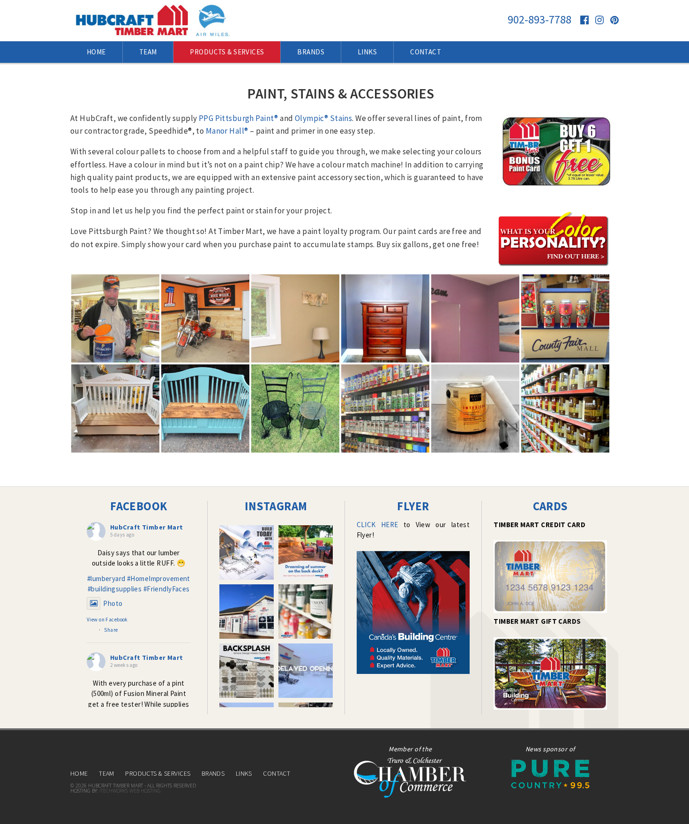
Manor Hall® (227, 131)
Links (244, 773)
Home (79, 773)
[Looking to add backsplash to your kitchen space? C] (246, 670)
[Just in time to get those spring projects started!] (305, 611)
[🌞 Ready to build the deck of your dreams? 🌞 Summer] (305, 552)
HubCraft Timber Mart (146, 527)
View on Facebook (107, 619)
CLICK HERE (377, 524)
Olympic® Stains (323, 118)
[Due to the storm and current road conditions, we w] (305, 670)
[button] (115, 318)
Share (111, 630)
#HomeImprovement (158, 578)
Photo (112, 603)
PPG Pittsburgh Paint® (238, 118)
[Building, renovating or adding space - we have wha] (246, 552)
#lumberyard (106, 578)
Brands (213, 773)
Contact (276, 773)
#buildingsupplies (115, 588)
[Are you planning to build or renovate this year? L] (246, 611)
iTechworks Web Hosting (130, 790)
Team (106, 773)
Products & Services (157, 773)
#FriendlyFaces (166, 588)
